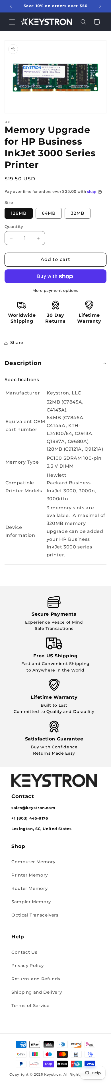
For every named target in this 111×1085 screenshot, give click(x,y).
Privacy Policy (27, 965)
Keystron (52, 1074)
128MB (18, 213)
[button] (11, 21)
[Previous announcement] (11, 6)
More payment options (55, 290)
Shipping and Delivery (36, 992)
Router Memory (29, 888)
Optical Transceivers (35, 915)
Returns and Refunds (35, 978)
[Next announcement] (100, 6)
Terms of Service (30, 1005)
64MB (49, 213)
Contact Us (24, 952)
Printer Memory (29, 875)
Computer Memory (33, 861)
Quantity (14, 226)
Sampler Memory (31, 901)
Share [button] (16, 342)
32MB (77, 213)
